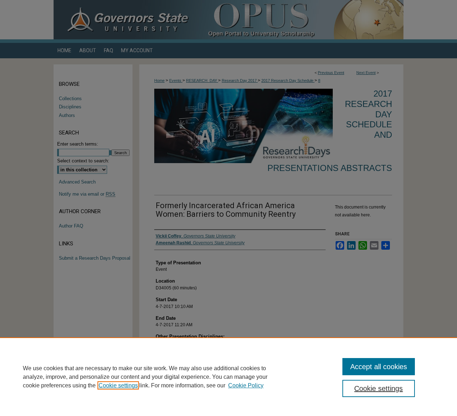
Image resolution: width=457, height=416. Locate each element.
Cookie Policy (245, 385)
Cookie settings (118, 385)
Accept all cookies (378, 367)
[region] (228, 376)
